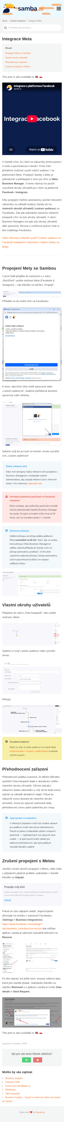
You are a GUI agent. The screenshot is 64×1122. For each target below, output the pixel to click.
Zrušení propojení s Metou (17, 66)
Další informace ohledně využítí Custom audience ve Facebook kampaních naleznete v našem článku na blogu (31, 242)
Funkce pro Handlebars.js (17, 1086)
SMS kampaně (12, 1093)
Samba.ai (40, 1112)
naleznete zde (35, 483)
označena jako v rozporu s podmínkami (29, 751)
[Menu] (59, 8)
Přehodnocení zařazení (16, 62)
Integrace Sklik (12, 1082)
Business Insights (14, 1078)
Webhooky (10, 1089)
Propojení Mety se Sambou (18, 53)
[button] (26, 1059)
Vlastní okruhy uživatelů (16, 57)
